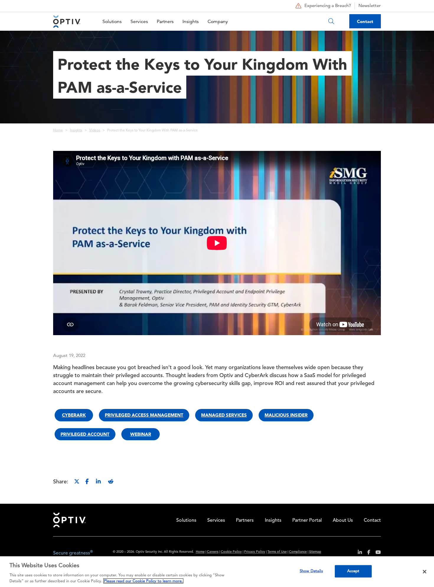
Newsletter (369, 6)
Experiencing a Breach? (327, 6)
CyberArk (74, 415)
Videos (94, 130)
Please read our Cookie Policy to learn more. (143, 581)
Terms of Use (277, 552)
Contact (365, 21)
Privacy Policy (254, 552)
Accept (353, 571)
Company (218, 22)
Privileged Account (85, 434)
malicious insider (286, 415)
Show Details (311, 571)
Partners (165, 22)
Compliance (298, 552)
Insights (190, 22)
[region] (217, 571)
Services (139, 22)
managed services (224, 415)
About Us (343, 520)
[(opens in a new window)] (357, 553)
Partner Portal (307, 520)
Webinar (140, 434)
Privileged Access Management (144, 415)
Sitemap (315, 552)
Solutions (112, 22)
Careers (212, 552)
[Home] (66, 21)
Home (58, 130)
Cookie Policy (231, 552)
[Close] (424, 571)
